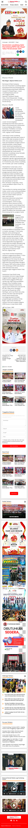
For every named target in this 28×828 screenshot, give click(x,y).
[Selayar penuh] (23, 794)
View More (14, 493)
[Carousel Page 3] (14, 516)
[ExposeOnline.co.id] (14, 1)
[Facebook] (11, 350)
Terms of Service (16, 825)
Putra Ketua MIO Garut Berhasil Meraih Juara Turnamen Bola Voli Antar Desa (15, 695)
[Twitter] (14, 350)
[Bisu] (21, 794)
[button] (14, 789)
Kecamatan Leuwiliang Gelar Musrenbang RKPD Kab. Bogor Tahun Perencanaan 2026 (13, 511)
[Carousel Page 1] (10, 516)
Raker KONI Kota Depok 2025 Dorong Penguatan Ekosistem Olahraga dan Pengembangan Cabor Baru (14, 699)
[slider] (12, 793)
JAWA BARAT (7, 53)
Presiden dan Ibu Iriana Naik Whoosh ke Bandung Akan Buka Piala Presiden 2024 (15, 708)
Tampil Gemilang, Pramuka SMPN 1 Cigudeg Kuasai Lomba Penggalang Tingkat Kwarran (7, 381)
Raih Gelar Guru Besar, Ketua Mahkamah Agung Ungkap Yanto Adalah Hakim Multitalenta (20, 358)
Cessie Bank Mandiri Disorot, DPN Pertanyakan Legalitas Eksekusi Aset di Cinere (13, 735)
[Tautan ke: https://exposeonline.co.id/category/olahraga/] (25, 676)
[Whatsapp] (18, 55)
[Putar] (4, 794)
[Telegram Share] (23, 51)
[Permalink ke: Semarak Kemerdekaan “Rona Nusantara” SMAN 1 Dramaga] (7, 399)
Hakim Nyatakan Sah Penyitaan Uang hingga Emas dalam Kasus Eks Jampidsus (13, 745)
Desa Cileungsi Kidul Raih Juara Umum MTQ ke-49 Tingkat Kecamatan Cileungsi (20, 381)
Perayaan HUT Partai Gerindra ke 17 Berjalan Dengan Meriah (7, 357)
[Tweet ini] (20, 51)
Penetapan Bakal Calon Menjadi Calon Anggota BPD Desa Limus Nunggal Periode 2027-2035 (20, 404)
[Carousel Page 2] (12, 516)
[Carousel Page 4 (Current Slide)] (16, 516)
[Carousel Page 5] (18, 516)
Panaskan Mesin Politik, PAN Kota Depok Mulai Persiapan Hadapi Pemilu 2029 (12, 731)
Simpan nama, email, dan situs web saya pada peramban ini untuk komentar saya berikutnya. (13, 441)
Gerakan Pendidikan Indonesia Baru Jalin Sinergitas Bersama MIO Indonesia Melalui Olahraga (15, 704)
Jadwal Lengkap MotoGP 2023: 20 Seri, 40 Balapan (15, 712)
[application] (14, 788)
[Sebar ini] (18, 51)
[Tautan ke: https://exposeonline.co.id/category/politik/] (25, 502)
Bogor (3, 53)
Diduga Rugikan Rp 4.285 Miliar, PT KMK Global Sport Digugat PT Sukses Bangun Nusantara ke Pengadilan (12, 740)
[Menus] (2, 2)
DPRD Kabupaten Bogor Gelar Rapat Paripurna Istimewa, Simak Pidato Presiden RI (7, 392)
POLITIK (12, 53)
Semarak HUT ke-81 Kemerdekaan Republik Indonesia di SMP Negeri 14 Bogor (20, 392)
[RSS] (17, 350)
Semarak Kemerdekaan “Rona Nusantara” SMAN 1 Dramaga (7, 404)
